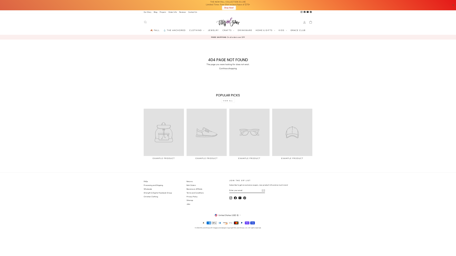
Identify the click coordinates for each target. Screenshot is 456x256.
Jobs (188, 204)
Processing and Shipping (153, 185)
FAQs (146, 181)
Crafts (227, 30)
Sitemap (190, 200)
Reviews (182, 12)
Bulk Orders (191, 185)
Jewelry (213, 30)
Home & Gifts (264, 30)
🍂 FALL (155, 30)
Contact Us (192, 12)
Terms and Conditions (195, 193)
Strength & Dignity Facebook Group (158, 193)
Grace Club (298, 30)
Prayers (163, 12)
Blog (155, 12)
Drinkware (245, 30)
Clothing (195, 30)
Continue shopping (228, 68)
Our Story (147, 12)
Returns (190, 181)
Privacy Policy (192, 197)
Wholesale (148, 189)
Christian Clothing (151, 197)
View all (228, 101)
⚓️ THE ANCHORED (174, 30)
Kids (282, 30)
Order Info (172, 12)
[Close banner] (453, 5)
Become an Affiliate (194, 189)
